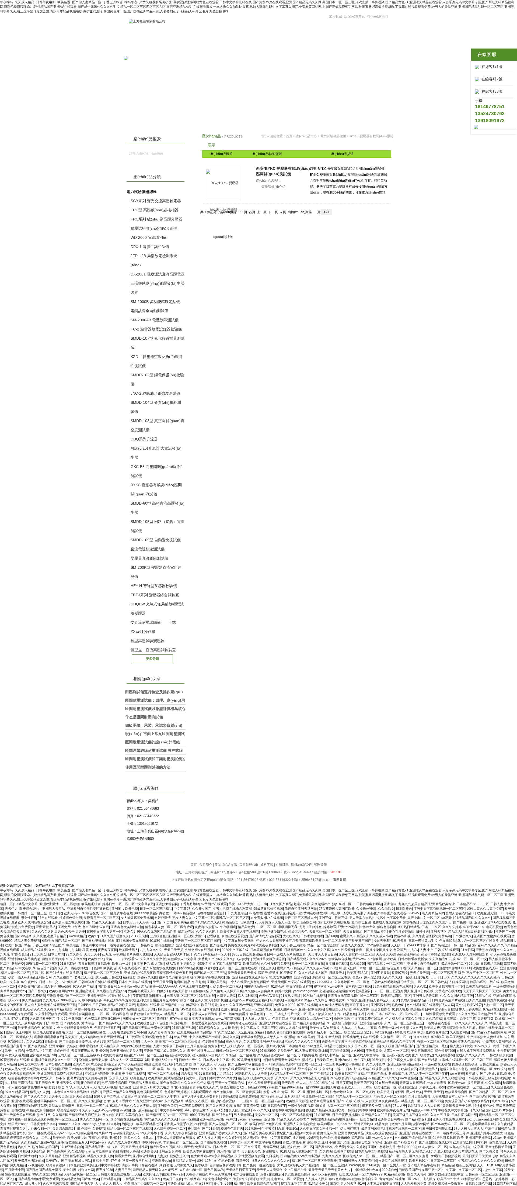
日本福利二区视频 (358, 986)
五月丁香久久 (359, 1005)
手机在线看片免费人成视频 (132, 954)
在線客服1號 (490, 66)
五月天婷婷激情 (80, 1096)
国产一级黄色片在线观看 (18, 1115)
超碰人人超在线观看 (293, 1028)
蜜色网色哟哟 (362, 1041)
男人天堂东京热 (360, 918)
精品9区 (239, 1183)
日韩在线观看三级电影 (482, 1078)
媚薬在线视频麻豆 (18, 1174)
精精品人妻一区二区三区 (354, 1096)
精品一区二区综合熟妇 (323, 945)
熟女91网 (44, 1115)
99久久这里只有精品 (47, 1174)
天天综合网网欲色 (82, 1014)
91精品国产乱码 (183, 1028)
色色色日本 (164, 1037)
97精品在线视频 (494, 1009)
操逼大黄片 (123, 1156)
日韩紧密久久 (462, 936)
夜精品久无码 (98, 1138)
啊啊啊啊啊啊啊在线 (48, 1037)
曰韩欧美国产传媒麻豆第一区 (420, 1170)
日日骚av (95, 968)
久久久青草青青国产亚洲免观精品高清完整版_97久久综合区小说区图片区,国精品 (206, 1032)
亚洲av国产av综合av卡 (400, 1142)
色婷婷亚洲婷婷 (408, 954)
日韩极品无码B (491, 964)
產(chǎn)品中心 (306, 136)
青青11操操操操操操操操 (374, 950)
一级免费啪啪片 (504, 986)
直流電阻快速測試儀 (148, 549)
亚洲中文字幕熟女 (107, 1165)
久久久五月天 (440, 1115)
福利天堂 (200, 1124)
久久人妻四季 (376, 1064)
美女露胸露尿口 (422, 1051)
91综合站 (278, 986)
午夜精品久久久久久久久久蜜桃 (480, 1161)
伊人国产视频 (349, 1128)
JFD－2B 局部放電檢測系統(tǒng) (154, 260)
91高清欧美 (230, 922)
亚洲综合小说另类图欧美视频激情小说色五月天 (158, 973)
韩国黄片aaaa (18, 1124)
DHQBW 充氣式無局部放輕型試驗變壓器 (157, 608)
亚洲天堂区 (439, 931)
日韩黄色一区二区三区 (481, 1174)
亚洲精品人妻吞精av (143, 1083)
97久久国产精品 (84, 986)
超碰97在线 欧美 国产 (402, 1055)
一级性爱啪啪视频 (301, 1106)
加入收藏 (335, 16)
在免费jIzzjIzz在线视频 (267, 918)
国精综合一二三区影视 (123, 1041)
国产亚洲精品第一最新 (432, 1046)
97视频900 (268, 1051)
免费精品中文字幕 (39, 1051)
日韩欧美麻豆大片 (241, 1142)
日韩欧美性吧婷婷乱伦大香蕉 (392, 982)
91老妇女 (210, 968)
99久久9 (500, 1069)
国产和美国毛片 (168, 922)
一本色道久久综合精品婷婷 (70, 1092)
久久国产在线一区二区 (364, 1046)
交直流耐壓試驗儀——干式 (153, 622)
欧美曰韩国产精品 (18, 945)
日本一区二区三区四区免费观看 (22, 996)
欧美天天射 (180, 991)
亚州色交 (17, 964)
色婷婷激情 (163, 918)
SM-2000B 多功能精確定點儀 (155, 301)
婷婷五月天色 (298, 931)
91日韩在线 (206, 1073)
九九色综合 (239, 913)
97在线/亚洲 (356, 1000)
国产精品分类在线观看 (259, 1133)
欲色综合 (326, 1138)
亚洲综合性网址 (143, 1156)
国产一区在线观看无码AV (45, 1133)
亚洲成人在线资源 (205, 1014)
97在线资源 (339, 1078)
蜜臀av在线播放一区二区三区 (468, 1087)
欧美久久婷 (81, 1064)
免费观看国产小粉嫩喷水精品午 (467, 1101)
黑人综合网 (372, 977)
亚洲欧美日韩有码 (391, 1119)
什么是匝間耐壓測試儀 (144, 717)
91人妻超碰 (251, 1138)
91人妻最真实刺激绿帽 (311, 1051)
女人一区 (147, 1041)
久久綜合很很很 (79, 1151)
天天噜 (136, 1174)
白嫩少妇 (163, 991)
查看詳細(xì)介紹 (273, 187)
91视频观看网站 (200, 1092)
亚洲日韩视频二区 (315, 1092)
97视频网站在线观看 (15, 1060)
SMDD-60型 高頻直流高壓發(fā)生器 (157, 508)
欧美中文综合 (14, 1051)
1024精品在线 (324, 1083)
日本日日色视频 (337, 964)
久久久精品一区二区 (422, 968)
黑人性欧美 (414, 1092)
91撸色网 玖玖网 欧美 (408, 1032)
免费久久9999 (285, 1005)
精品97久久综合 (315, 1000)
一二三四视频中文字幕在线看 (344, 1064)
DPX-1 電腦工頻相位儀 (150, 246)
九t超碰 (72, 1046)
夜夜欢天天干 (351, 1087)
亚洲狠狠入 (270, 1151)
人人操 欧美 (229, 1028)
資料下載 (266, 865)
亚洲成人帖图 (330, 1087)
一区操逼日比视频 (416, 977)
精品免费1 (382, 1124)
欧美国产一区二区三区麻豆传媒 (178, 1041)
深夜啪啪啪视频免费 (32, 1106)
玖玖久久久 (132, 1138)
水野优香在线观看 (245, 1174)
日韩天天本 (337, 973)
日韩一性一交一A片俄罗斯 (58, 982)
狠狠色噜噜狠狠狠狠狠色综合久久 (353, 1179)
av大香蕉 (276, 1000)
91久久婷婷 (421, 1037)
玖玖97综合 (500, 1101)
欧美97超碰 (209, 1005)
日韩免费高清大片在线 (448, 1000)
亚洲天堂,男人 (46, 927)
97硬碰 (125, 1110)
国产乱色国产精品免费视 (43, 1170)
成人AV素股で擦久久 (181, 964)
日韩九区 (38, 973)
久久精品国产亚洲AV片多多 (493, 1110)
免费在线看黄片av (241, 945)
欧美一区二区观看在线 (308, 964)
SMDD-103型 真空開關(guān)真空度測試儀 (157, 425)
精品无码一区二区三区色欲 (103, 973)
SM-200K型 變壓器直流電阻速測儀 (156, 572)
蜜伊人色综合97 (469, 1041)
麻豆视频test (294, 1000)
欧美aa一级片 (122, 964)
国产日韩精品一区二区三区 (488, 1092)
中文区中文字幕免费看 (389, 918)
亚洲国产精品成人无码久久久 (165, 1051)
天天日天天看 (162, 982)
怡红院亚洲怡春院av (148, 1101)
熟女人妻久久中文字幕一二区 (193, 918)
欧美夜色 (109, 968)
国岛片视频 (75, 1078)
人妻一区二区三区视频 (343, 1106)
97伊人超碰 (19, 1018)
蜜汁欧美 (389, 959)
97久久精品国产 (16, 1092)
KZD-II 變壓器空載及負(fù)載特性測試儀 (157, 361)
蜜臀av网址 (271, 1092)
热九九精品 (18, 1165)
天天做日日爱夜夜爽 (240, 1170)
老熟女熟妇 (184, 1064)
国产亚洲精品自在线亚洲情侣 (247, 977)
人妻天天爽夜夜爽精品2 (382, 1101)
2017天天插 (139, 936)
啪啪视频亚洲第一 (345, 1119)
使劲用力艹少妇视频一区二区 (145, 1183)
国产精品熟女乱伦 (418, 1119)
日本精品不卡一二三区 (472, 904)
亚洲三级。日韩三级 (333, 918)
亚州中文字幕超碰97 (276, 1138)
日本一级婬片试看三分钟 (451, 1133)
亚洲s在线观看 (21, 1101)
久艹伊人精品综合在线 (134, 1064)
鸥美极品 (416, 1009)
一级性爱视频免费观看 (439, 1014)
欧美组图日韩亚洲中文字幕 (85, 945)
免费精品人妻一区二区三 (325, 1032)
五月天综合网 (45, 1083)
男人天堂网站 (243, 1115)
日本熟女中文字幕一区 (219, 1060)
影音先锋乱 (333, 1037)
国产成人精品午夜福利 (423, 1165)
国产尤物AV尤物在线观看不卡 (249, 1064)
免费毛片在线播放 (448, 991)
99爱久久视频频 (16, 1055)
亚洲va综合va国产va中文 (218, 1119)
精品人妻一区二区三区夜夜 (428, 1073)
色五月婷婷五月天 (107, 1028)
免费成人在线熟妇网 (386, 922)
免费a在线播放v (271, 1174)
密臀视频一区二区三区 (42, 964)
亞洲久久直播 (475, 1000)
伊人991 (14, 1000)
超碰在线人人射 (119, 996)
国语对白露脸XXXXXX (455, 968)
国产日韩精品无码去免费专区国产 (146, 1028)
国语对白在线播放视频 (126, 1119)
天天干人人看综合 (269, 1170)
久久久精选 (493, 1083)
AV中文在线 (23, 968)
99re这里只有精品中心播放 (326, 1046)
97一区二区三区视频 (387, 991)
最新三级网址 (465, 1165)
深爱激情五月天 (76, 1142)
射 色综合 (84, 1128)
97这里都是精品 (248, 1060)
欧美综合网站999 (61, 991)
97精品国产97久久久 (383, 1078)
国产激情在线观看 (213, 1142)
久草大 (231, 1078)
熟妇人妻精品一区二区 (335, 1055)
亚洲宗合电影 (361, 1142)
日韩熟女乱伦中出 (478, 1183)
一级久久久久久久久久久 (470, 1023)
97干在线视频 (307, 1005)
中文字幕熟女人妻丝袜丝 (485, 1037)
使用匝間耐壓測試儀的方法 (147, 767)
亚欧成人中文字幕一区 (369, 1055)
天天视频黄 (485, 1018)
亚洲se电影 (57, 1046)
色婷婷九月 (387, 1147)
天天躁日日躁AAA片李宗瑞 (410, 945)
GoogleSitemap (302, 872)
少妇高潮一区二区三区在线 (331, 977)
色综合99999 (406, 1147)
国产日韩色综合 (142, 945)
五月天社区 (292, 1096)
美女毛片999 (223, 1183)
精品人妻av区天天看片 (382, 1000)
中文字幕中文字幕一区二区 (461, 1170)
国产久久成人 (203, 1064)
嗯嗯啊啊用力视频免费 (288, 1110)
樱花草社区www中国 (329, 986)
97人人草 (447, 1005)
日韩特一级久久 (190, 1060)
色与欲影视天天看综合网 (75, 1028)
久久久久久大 (391, 977)
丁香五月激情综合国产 (48, 945)
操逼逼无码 (342, 1018)
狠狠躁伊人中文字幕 (182, 959)
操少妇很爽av (89, 1037)
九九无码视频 (107, 1087)
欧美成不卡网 (50, 1069)
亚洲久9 (129, 931)
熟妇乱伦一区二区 (300, 1147)
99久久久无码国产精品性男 (156, 931)
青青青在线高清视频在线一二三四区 (353, 996)
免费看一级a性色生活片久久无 (400, 1028)
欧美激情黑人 (128, 950)
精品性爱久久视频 (163, 1147)
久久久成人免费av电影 (124, 1142)
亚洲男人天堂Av (53, 909)
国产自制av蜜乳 (375, 931)
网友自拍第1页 (113, 1115)
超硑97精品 (182, 982)
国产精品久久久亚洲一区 (103, 922)
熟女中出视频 (195, 1078)
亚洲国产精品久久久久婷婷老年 (286, 1119)
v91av (497, 1138)
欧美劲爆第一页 (328, 1124)
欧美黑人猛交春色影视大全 (52, 1032)
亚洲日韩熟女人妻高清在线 (357, 1161)
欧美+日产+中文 (47, 1023)
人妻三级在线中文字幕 (383, 1183)
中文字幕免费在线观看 (367, 1018)
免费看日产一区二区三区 (101, 918)
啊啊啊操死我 (288, 927)
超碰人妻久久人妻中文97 (485, 909)
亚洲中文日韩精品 (498, 1128)
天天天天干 (92, 954)
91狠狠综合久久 (208, 1028)
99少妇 (474, 964)
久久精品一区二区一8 (395, 1037)
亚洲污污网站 (347, 927)
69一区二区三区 (66, 1119)
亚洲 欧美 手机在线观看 (128, 1073)
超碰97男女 (400, 973)
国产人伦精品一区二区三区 (228, 1124)
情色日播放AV (214, 1170)
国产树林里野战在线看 (98, 941)
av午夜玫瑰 (29, 982)
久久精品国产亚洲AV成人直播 (42, 1142)
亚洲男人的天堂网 (425, 996)
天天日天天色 (251, 1151)
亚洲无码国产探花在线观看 (290, 982)
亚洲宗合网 (44, 977)
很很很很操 (475, 1083)
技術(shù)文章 (284, 51)
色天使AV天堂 (269, 996)
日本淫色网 (211, 1009)
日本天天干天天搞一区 (139, 922)
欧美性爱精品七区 (149, 1124)
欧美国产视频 (343, 1151)
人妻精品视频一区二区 (80, 1174)
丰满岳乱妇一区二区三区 (181, 1142)
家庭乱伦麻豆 (326, 1133)
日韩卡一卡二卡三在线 (92, 1106)
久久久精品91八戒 (442, 959)
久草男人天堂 (226, 996)
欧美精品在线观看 (479, 986)
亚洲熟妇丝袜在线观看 (192, 945)
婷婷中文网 (283, 991)
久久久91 (420, 986)
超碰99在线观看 (148, 1005)
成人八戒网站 (24, 1023)
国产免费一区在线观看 (259, 1165)
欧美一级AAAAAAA (163, 986)
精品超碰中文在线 (178, 1055)
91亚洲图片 (288, 973)
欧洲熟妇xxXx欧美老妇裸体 (304, 1037)
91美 (361, 1183)
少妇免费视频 (308, 1055)
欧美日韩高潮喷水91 (437, 1128)
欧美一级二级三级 (170, 1069)
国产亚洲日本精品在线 (120, 1009)
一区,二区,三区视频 (333, 1165)
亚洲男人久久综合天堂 (299, 1124)
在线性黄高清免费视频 (249, 1106)
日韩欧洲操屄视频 (499, 1055)
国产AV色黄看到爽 (188, 1009)
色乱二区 (6, 904)
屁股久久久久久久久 (470, 1055)
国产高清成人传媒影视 (265, 936)
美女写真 (509, 991)
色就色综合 (497, 1142)
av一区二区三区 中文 (472, 959)
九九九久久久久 (151, 950)
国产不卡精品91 (321, 1073)
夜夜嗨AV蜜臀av (206, 927)
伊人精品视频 (31, 1000)
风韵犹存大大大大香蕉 (251, 1073)
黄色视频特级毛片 (150, 1092)
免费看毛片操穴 (436, 1032)
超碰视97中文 (207, 1161)
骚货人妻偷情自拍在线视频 (286, 1032)
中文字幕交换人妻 (400, 1060)
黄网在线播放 (313, 913)
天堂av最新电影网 (61, 1106)
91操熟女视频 (291, 996)
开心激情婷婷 (90, 1083)
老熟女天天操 (84, 977)
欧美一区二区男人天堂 (389, 1165)
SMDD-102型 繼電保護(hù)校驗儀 (157, 379)
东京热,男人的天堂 (343, 1183)
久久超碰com (320, 904)
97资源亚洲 (322, 1115)
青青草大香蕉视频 (412, 1083)
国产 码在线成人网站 (76, 1161)
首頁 (141, 51)
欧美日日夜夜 (172, 1179)
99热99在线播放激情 (136, 1046)
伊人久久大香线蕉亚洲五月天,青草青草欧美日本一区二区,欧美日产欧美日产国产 (314, 941)
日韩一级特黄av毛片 (423, 941)
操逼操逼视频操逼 (465, 1064)
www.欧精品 (77, 936)
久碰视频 (98, 1128)
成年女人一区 (119, 1060)
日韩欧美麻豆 (489, 1064)
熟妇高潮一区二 (343, 904)
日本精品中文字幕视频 (371, 1151)
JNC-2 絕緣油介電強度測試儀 (155, 393)
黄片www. (359, 959)
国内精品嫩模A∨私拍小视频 (300, 1156)
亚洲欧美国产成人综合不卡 (37, 986)
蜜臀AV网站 (421, 1124)
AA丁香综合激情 (197, 1110)
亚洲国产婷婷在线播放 (78, 1069)
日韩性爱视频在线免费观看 (207, 1023)
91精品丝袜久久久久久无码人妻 (133, 1106)
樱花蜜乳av (89, 1133)
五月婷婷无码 (339, 1051)
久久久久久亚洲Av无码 (235, 1005)
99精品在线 (206, 996)
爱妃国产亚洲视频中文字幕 (296, 1133)
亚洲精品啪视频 (74, 1156)
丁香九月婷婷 (189, 904)
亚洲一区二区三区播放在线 (238, 968)
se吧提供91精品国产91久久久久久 (466, 918)
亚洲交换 (101, 1051)
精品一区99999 (307, 1087)
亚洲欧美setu (161, 1161)
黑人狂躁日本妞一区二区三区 (364, 968)
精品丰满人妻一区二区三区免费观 (169, 927)
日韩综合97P (276, 1106)
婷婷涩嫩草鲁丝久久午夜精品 (492, 1124)
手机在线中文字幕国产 (454, 1110)
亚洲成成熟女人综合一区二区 (311, 1018)
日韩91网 (480, 1142)
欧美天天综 (146, 1009)
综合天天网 (189, 1073)
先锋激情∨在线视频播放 (202, 950)
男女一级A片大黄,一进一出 (248, 904)
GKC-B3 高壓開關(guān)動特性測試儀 (157, 471)
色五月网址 (280, 1018)
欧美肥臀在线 (112, 1055)
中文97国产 (203, 1183)
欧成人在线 (229, 1009)
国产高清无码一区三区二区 (450, 1124)
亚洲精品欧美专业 (442, 904)
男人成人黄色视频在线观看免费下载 (50, 1005)
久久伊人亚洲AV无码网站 (100, 1110)
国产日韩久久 (37, 991)
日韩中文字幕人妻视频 (441, 1009)
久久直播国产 (63, 977)
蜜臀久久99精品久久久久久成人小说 (366, 936)
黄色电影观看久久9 (141, 991)
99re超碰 (64, 986)
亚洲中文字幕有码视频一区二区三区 (439, 909)
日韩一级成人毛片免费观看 (286, 954)
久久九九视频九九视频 (64, 950)
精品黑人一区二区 (177, 1014)
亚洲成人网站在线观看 (275, 1023)
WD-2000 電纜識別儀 (149, 237)
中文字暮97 (182, 909)
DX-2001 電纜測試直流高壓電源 (157, 274)
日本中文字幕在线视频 (135, 982)
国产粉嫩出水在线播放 (159, 968)
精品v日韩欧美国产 (121, 1005)
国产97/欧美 (90, 1179)
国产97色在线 (222, 1115)
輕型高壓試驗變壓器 (148, 641)
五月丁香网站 (122, 1101)
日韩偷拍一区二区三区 (31, 913)
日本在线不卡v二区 (389, 1014)
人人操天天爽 (233, 991)
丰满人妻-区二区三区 (182, 996)
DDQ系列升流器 (144, 439)
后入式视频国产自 (305, 1151)
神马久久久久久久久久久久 (270, 1161)
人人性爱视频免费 (414, 1183)
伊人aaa (220, 1064)
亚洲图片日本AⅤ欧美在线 (492, 922)
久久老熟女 (386, 909)
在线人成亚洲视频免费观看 (476, 1051)
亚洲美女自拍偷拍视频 (423, 964)
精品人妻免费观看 (27, 941)
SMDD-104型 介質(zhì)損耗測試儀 (156, 407)
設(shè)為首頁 (354, 16)
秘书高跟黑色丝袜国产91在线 (331, 1101)
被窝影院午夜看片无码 (393, 1110)
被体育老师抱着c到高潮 (176, 977)
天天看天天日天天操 (242, 973)
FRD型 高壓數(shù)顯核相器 (155, 210)
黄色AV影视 (402, 936)
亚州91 (373, 1147)
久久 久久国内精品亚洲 (456, 996)
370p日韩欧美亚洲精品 (248, 954)
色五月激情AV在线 (95, 927)
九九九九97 (51, 1000)
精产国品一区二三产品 (210, 973)
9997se (346, 1124)
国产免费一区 (463, 922)
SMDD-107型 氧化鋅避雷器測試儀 (157, 343)
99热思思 (255, 913)
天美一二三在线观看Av (122, 959)
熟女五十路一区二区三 (482, 973)
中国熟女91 (337, 1000)
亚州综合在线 (307, 1069)
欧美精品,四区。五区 (396, 996)
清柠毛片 (308, 1060)
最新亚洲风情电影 (374, 1128)
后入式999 (357, 964)
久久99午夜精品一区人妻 (212, 954)
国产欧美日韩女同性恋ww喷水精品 (123, 986)
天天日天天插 (173, 950)
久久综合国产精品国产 (398, 1046)
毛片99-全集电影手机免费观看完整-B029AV (89, 1018)
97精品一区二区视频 (241, 1055)
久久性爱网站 (459, 1032)
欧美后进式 (385, 1092)
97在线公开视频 (386, 1083)
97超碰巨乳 (16, 1041)
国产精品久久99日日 (376, 1115)
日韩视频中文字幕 (43, 1124)
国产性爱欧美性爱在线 (75, 1041)
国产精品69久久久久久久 (117, 1023)
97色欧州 (375, 959)
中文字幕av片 (250, 1028)
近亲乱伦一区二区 (396, 1051)
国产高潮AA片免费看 (330, 1147)
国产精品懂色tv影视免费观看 (38, 1179)
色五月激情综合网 (114, 1083)
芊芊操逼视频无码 (126, 1133)
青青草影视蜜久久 (13, 1128)
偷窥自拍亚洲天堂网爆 (301, 909)
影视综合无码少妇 (339, 1009)
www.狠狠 (457, 1073)
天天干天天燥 (58, 1096)
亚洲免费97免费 (69, 927)
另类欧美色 (285, 1051)
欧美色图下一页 (261, 1014)
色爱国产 (399, 950)
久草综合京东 (135, 1115)
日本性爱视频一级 (464, 1115)
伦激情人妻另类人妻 (93, 1060)
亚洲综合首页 (167, 1106)
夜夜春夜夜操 (107, 950)
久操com (105, 1133)
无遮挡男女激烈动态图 (269, 959)
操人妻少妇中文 (461, 1046)
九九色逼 (124, 1087)
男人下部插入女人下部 (324, 1014)
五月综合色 (158, 936)
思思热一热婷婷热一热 (498, 1179)
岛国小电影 (178, 1023)
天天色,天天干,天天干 (69, 931)
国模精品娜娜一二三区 (139, 1069)
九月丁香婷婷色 (310, 927)
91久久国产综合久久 (114, 936)
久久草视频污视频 (56, 1183)
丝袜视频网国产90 (43, 1055)
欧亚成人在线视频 (265, 1069)
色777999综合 (322, 982)
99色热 (462, 1069)
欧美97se (53, 1161)
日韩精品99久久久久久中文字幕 (307, 950)
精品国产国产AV (11, 1183)
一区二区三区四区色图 (112, 1014)
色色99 (357, 977)
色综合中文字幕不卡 (336, 1041)
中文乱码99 (98, 1142)
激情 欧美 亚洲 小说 (321, 1142)
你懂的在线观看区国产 (234, 1069)
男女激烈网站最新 (498, 1147)
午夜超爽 (198, 982)
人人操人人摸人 (316, 1179)
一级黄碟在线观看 (437, 1023)
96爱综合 (193, 1005)
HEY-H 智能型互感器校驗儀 (154, 586)
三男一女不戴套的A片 (230, 1083)
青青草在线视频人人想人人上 (262, 1037)
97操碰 (377, 1142)
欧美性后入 (96, 959)
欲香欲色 (213, 936)
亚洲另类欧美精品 (351, 1133)
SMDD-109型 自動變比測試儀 (156, 540)
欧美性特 (59, 1138)
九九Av (413, 950)
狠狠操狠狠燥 (164, 945)
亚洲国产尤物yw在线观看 (492, 936)
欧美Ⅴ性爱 (474, 1005)
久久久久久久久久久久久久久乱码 (475, 977)
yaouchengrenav (305, 991)
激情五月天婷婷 (53, 959)
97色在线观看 (48, 918)
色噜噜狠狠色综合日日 (213, 913)
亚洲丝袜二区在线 (180, 936)
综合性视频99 (445, 1051)
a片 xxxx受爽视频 (324, 1174)
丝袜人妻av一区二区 (432, 1147)
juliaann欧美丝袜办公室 (151, 913)
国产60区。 (412, 1014)
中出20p (292, 1128)
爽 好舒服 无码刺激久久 (176, 1165)
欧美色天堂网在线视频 (199, 1151)
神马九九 (148, 1138)
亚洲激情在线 (398, 1073)
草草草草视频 (140, 1060)
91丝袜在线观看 (314, 996)
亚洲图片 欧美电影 (124, 909)
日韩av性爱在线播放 (412, 959)
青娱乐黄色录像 (294, 1142)
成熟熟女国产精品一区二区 (61, 941)
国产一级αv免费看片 (234, 1014)
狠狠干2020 (472, 927)
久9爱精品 (38, 1151)
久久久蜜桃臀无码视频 (264, 1083)
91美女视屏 (161, 1087)
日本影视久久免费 (58, 1064)
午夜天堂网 (361, 1009)
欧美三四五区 (363, 1083)
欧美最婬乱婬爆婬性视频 (166, 1078)
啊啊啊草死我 (152, 1142)
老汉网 (399, 1092)
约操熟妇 (128, 1124)
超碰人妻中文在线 (107, 1096)
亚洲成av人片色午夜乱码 (352, 1060)
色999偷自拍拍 (213, 1041)
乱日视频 (272, 1156)
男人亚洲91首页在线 (419, 991)
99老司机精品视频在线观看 (392, 986)
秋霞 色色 (89, 950)
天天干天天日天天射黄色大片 (329, 1170)
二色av (46, 1138)
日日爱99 (99, 1005)
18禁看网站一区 (480, 1069)
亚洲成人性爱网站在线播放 (176, 1138)
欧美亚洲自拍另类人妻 (126, 1051)
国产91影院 (210, 1128)
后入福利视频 (247, 996)
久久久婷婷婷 (231, 1138)
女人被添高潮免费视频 (137, 918)
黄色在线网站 (169, 1083)
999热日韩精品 (409, 927)
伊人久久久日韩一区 (94, 1119)
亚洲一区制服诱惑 (311, 1009)
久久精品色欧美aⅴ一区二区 (277, 1055)
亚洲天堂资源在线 (465, 1151)
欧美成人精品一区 (352, 1174)
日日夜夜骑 (344, 1083)
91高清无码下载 (504, 1183)
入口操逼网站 (458, 982)
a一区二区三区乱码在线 (267, 1101)
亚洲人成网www (285, 1009)
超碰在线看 (302, 904)
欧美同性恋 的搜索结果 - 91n (163, 1174)
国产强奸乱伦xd (271, 1096)
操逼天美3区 (382, 941)
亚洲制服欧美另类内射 (24, 959)
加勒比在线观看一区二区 (457, 1060)
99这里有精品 (321, 1119)
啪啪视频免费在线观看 (132, 941)
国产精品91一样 (172, 1005)
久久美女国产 (201, 909)
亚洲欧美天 (149, 1151)
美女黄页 (71, 1037)
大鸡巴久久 (291, 936)
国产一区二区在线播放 (163, 1073)
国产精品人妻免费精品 (309, 1023)
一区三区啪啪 (70, 904)
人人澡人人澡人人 (258, 1018)
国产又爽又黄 (489, 1151)
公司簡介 (177, 51)
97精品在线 (483, 996)
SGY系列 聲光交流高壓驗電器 (156, 201)
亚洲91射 (116, 1138)
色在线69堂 (447, 941)
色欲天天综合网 (456, 1092)
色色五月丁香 (396, 968)
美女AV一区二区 (266, 1115)
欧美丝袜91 (417, 1161)
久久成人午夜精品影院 (181, 1133)
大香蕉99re (206, 959)
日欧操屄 (246, 922)
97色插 (115, 1161)
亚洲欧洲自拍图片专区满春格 (88, 909)
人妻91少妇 (218, 1110)
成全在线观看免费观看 (381, 1133)
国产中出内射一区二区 (423, 918)
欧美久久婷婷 (356, 1147)
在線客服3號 (490, 91)
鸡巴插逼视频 (361, 1138)
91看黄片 (48, 1028)
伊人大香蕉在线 (470, 1009)
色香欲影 (201, 1165)
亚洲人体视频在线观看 (449, 1119)
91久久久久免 (76, 959)
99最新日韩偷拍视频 (268, 909)
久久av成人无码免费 (333, 1005)
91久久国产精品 (280, 904)
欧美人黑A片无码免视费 (22, 1069)
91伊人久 (72, 1133)
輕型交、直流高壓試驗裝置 (153, 650)
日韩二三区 (269, 1028)
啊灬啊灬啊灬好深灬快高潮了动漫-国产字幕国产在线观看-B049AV (372, 913)
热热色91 (398, 1005)
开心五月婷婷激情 (401, 931)
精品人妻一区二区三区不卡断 (422, 1101)
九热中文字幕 (492, 1170)
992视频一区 (254, 1128)
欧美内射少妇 (77, 1138)
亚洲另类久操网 (67, 1083)
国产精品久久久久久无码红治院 (441, 1078)
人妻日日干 (123, 1170)
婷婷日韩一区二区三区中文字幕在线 (128, 904)
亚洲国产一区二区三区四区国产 (197, 941)
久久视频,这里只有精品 (50, 936)
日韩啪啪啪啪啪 (312, 936)
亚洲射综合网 (462, 1142)
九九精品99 (225, 1073)
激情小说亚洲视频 (19, 1032)
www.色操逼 (408, 1078)
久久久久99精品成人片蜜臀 (310, 1078)
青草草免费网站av (13, 991)
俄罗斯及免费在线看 (376, 1106)
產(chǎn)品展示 (213, 51)
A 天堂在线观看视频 (393, 1161)
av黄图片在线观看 (214, 904)
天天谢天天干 (433, 1092)
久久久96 (282, 1078)
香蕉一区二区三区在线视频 (436, 1041)
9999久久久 (261, 1110)
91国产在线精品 (35, 1046)
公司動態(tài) (248, 51)
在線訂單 (319, 51)
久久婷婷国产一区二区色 (352, 982)
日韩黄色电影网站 (369, 904)
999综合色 (389, 1170)
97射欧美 (438, 1037)
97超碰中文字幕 (472, 1147)
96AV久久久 (482, 1046)
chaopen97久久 (69, 1124)
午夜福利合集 (274, 1128)
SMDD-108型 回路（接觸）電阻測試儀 (157, 526)
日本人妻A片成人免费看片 (200, 1096)
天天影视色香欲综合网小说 (126, 1032)
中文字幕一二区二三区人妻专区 (157, 1096)
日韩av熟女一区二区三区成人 (237, 1051)
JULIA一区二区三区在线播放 (478, 941)
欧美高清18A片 (358, 973)
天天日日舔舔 (352, 931)
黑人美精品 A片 (433, 913)
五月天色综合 (196, 1046)
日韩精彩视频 (381, 1032)
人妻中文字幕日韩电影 (169, 1046)
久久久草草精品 (50, 1156)
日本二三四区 (431, 927)
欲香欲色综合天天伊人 (146, 1014)
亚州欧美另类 (216, 982)
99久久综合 (74, 954)
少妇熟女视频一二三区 (232, 1101)
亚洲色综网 (508, 968)
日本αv (367, 1087)
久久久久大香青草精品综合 (53, 1009)
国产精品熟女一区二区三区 (386, 964)
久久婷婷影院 (444, 1055)
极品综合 (194, 1128)
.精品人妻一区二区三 (15, 973)
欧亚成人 (472, 1073)
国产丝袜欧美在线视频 (333, 922)
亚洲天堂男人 (428, 1069)
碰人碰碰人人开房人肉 (208, 1055)
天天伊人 (11, 909)
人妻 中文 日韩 (430, 950)
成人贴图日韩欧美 (108, 977)
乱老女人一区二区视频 (287, 1179)
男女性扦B (28, 918)
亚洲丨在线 (366, 1014)
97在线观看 (450, 950)
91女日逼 (467, 950)
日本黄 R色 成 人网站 (149, 964)
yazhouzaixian (477, 1119)
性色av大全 (367, 927)
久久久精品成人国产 (312, 973)
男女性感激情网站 (297, 1174)
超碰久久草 (448, 1069)
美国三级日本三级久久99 (411, 1115)
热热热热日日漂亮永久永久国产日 (427, 922)
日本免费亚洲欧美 (80, 1165)
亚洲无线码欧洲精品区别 (405, 1064)
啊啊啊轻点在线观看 (243, 1023)
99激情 (202, 964)
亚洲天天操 (374, 1051)
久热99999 (374, 1174)
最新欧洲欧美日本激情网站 (285, 1046)
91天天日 (400, 941)
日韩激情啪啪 (27, 1156)
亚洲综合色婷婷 (371, 1023)
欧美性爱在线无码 (485, 968)
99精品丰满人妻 (81, 1183)
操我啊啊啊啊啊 (363, 1110)
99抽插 (320, 1106)
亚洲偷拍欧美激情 (109, 1069)
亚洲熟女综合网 (167, 904)
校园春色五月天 (232, 1128)
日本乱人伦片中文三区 (290, 1014)
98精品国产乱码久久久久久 (200, 922)
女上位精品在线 (295, 1170)
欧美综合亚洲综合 (357, 1032)
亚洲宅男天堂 (292, 913)
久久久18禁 (34, 1041)
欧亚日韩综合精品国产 (263, 1183)
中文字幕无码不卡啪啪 (205, 1037)
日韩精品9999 (254, 1087)
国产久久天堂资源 (219, 1106)
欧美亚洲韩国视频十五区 (446, 986)
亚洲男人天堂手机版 (178, 1124)
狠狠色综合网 (386, 927)
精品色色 (349, 1014)
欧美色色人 (138, 1078)
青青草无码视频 (274, 1147)
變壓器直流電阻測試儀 (149, 558)
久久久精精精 (432, 1018)
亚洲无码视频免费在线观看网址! (60, 1073)
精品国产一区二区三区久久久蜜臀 (404, 1156)
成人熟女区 (33, 1183)
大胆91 (200, 936)
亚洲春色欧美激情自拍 (127, 927)
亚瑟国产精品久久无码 (119, 1092)
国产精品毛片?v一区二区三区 (167, 1115)
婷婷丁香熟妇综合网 (435, 954)
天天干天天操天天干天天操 (482, 991)
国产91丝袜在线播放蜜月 (64, 973)
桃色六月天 (234, 1041)
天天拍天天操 (419, 973)
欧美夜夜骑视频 (267, 945)
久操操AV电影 (366, 909)
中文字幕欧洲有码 (299, 986)
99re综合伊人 (71, 1000)
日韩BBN (84, 1005)
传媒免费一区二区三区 (318, 1096)
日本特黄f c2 (216, 1078)
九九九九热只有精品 (412, 904)
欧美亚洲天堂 (486, 913)
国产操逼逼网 (57, 1151)
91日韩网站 (68, 964)
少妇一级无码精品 (21, 977)
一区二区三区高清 (444, 973)
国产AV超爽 (23, 936)
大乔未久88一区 (39, 1128)
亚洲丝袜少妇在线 (274, 931)
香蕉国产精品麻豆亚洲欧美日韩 (328, 1110)
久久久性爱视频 (342, 950)
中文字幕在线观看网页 (225, 964)
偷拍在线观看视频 (234, 936)
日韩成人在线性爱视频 (113, 1174)
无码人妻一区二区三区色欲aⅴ (79, 1055)
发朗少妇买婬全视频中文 (446, 1174)
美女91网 (69, 1170)
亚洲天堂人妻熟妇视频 (211, 1000)
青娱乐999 (342, 1138)
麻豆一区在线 (188, 1119)
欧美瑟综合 (251, 964)
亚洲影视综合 (380, 1009)
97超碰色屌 (358, 1078)
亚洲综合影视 (499, 1119)
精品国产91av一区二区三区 (143, 1055)
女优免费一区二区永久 (226, 986)
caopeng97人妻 (94, 1124)
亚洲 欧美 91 (142, 1087)
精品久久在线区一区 (199, 1101)
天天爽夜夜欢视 (82, 1051)
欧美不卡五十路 (448, 1179)
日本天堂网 (56, 954)
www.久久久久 (382, 1138)
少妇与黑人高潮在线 (496, 1041)
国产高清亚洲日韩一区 (447, 945)
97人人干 (399, 1106)
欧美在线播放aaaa (200, 1051)
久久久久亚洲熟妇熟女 (94, 1101)
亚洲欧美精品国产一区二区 (66, 996)
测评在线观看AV (129, 968)
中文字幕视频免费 (268, 1142)
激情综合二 (89, 1023)
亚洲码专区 (302, 977)
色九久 (424, 1151)
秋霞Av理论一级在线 (484, 982)
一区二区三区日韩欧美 (431, 982)
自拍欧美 (51, 1041)
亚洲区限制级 (380, 1005)
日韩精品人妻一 (184, 1161)
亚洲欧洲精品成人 (181, 1183)
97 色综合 (162, 1023)
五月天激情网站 (111, 1037)
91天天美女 (38, 954)
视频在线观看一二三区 (405, 1128)
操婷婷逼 (329, 927)
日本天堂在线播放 (201, 1018)
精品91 (96, 1092)
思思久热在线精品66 (460, 913)
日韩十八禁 (101, 1161)
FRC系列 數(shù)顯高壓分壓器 (156, 219)
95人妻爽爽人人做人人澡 (273, 922)
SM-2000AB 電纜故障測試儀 (155, 320)
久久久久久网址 (207, 931)
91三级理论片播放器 (139, 1037)
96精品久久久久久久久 (160, 1119)
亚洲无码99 (72, 913)
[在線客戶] (464, 55)
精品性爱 (129, 977)
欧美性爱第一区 (385, 1087)
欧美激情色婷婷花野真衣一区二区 (297, 1064)
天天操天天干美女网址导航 (461, 1106)
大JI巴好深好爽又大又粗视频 (297, 1165)
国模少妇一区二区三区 (139, 1018)
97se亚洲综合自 (71, 1147)
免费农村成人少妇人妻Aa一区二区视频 (236, 1046)
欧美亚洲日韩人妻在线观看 (239, 931)
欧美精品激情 (70, 1179)
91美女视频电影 (280, 977)
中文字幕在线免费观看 (238, 941)
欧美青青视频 (55, 1165)
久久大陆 (325, 1069)
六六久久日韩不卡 (52, 1078)
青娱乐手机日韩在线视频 (140, 1165)
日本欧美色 (404, 909)
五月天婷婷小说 (136, 1147)
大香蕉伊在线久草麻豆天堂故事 (208, 1174)
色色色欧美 (226, 1161)
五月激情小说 (14, 1170)
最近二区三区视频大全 (301, 918)
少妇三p (127, 1096)
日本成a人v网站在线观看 (364, 1069)
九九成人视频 (440, 1151)
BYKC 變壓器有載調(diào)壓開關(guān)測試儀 (156, 489)
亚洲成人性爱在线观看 (68, 922)
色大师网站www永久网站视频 (212, 1156)
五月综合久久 (238, 1179)
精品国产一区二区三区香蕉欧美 (314, 1161)
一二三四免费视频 (191, 1106)
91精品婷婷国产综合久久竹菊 (405, 1174)
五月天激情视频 (419, 1096)
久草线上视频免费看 (193, 986)
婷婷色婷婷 (61, 1051)
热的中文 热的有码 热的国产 (38, 1147)
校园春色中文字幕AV (23, 1078)
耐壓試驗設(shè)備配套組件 (154, 228)
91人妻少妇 (243, 959)
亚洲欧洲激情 (49, 904)
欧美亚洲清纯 (456, 1037)
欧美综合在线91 (68, 1110)
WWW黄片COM (360, 1165)
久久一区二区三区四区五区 (403, 1023)
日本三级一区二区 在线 (255, 1009)
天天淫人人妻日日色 (322, 954)
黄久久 (460, 1005)
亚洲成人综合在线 (164, 1060)
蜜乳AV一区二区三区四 (232, 918)
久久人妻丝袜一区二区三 (356, 954)
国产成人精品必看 (145, 1110)
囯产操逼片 (218, 945)
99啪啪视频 (229, 1096)
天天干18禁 (485, 1165)
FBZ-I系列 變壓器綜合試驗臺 (155, 595)
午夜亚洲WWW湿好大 (119, 1000)
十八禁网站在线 (195, 1179)
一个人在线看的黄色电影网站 (249, 982)
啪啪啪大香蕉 (129, 1151)
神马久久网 (231, 1037)
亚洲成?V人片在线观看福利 (248, 1000)
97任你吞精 (178, 1018)
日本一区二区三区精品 (156, 909)
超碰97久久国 (147, 977)
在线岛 (359, 1101)
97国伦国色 (179, 1087)
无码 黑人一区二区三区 (389, 1096)
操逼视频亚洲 (408, 1087)
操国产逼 (186, 1000)
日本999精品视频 (182, 913)
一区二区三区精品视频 (296, 1115)
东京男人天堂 (118, 1078)
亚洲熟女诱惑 (485, 950)
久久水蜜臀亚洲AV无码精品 (263, 1041)
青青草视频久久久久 (204, 1087)
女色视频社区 (217, 1179)
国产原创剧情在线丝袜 (435, 1142)
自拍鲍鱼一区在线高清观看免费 (30, 1119)
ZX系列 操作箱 (143, 631)
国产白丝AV (477, 1096)
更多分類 (152, 659)
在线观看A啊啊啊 (97, 1073)
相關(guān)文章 (147, 678)
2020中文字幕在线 (235, 950)
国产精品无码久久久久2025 (307, 959)
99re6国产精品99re (281, 1087)
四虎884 (162, 1018)
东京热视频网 (174, 1101)
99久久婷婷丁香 (151, 1133)
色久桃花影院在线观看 (423, 1005)
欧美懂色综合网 (304, 922)
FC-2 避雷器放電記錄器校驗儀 (156, 329)
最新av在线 (186, 931)
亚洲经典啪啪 (263, 1005)
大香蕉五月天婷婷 (432, 1087)
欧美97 (93, 936)
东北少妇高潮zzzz (103, 1064)
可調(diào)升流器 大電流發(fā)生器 (156, 453)
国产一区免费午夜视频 (116, 913)
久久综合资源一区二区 (170, 1128)
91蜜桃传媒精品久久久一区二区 (54, 1060)
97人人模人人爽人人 (81, 1087)
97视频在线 (36, 1165)
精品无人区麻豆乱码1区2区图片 (471, 931)
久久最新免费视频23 (111, 991)
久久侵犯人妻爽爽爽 (259, 991)
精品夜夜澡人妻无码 (403, 1151)
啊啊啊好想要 (92, 1000)
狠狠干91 (243, 1161)
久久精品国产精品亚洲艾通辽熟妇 (76, 1115)
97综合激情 (19, 954)
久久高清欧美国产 (42, 1018)
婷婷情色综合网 (70, 918)
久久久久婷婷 (452, 927)
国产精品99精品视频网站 (489, 1032)
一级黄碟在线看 (118, 945)
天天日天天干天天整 (476, 1156)
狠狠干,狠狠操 (268, 973)
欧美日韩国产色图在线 (265, 1124)
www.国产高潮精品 (229, 1018)
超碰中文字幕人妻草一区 (104, 931)
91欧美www (164, 1009)
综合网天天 (185, 1147)
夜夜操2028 (104, 1170)
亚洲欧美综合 (97, 996)
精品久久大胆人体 (100, 1156)
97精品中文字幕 (26, 904)
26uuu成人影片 (424, 1179)
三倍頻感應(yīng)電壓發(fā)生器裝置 (157, 288)
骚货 (461, 973)
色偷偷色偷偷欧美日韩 (225, 1165)
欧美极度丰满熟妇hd (29, 1161)
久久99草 (357, 1051)
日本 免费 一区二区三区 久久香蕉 (237, 1147)
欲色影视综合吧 (231, 1087)
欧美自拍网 (368, 1119)
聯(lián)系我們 (377, 16)
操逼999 (99, 1041)
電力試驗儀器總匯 (142, 191)
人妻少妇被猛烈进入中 (173, 1156)
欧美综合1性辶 (30, 909)
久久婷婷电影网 (96, 1078)
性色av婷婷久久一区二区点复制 (352, 1092)
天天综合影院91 (63, 1128)
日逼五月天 (267, 968)
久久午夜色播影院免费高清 (431, 936)
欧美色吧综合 (91, 904)
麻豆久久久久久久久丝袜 (302, 1041)
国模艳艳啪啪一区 (257, 986)
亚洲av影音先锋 (170, 1151)
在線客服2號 (490, 79)
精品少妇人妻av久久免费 (256, 1078)
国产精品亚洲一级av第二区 (104, 1147)
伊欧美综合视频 (339, 959)
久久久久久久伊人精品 (197, 1083)
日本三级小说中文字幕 (459, 1018)
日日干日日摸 (440, 977)
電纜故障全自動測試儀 (149, 311)
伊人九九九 (304, 1083)
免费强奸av (203, 1147)
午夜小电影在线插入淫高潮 (232, 909)
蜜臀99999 (391, 1069)
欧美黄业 (426, 1055)
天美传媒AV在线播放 (325, 1028)
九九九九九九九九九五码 (359, 1028)
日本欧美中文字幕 (105, 1151)
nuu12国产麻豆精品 (19, 1083)
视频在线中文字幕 (294, 1183)
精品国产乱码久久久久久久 (484, 945)
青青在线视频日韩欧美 (94, 964)
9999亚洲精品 (200, 1115)
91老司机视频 (492, 927)
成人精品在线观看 (34, 950)
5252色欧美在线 (377, 945)
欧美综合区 (145, 1023)
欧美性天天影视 (297, 1101)
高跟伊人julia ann (423, 1110)
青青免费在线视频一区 (395, 1179)
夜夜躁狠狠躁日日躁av (148, 996)
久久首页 (325, 1151)
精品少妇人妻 (39, 1092)
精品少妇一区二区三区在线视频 (129, 1128)
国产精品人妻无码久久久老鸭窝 (155, 1170)
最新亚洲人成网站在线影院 (30, 922)
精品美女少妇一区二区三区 (257, 927)
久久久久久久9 (42, 931)
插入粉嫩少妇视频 (305, 1138)
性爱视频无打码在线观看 (361, 1037)
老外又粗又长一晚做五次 (446, 1183)
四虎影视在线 (496, 1000)
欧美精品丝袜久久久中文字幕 (394, 1041)
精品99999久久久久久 (201, 1069)
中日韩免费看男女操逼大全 (281, 1060)
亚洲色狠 (390, 904)
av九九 (107, 954)
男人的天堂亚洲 (240, 1110)
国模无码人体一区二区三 (361, 1156)
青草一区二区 (291, 1092)
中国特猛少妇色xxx (366, 1170)
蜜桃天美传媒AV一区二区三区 (55, 1101)
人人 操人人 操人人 (109, 1183)
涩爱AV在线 (272, 913)
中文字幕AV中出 (171, 1110)
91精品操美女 (318, 1183)
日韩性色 (422, 931)
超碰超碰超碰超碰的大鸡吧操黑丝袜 (345, 991)
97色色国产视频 (44, 968)
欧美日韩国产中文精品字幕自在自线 (361, 1073)
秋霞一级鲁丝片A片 (88, 1009)
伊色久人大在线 (352, 945)
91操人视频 (400, 1009)
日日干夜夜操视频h (346, 1115)
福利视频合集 (471, 1179)
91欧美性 (378, 1060)
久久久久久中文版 (153, 959)
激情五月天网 (401, 1124)
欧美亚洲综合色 (29, 1028)
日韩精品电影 (110, 1179)
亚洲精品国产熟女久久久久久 (220, 1133)
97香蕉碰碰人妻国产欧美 (337, 909)
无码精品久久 (110, 1046)
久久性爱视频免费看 (275, 964)
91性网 (336, 968)
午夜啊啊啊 (228, 927)
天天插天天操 (385, 954)
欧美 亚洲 (180, 1037)
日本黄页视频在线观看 (266, 950)
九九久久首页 (331, 1156)
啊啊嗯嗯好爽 (89, 1046)
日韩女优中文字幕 (31, 1064)
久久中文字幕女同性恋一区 (319, 1128)
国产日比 (55, 913)
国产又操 (343, 1142)
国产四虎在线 (70, 1023)
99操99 (339, 1069)
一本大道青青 (436, 1083)
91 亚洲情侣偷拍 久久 (342, 1023)
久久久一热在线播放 (72, 968)
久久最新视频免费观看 (51, 1014)
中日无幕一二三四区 (441, 1161)
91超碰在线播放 (161, 941)
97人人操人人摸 (208, 1138)
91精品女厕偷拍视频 (40, 1110)
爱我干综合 (56, 1087)
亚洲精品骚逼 (85, 991)
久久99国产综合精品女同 (413, 1138)
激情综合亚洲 (361, 922)
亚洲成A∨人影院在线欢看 (470, 954)
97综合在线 (90, 913)
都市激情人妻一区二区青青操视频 (237, 1092)
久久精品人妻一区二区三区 (289, 1073)
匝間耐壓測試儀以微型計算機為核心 (155, 708)
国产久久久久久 (35, 1096)
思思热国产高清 (228, 1151)
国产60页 (331, 936)
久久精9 (216, 991)
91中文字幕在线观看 (209, 977)
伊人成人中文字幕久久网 (403, 1018)
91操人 (285, 1151)
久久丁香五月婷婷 (293, 945)
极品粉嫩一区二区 (454, 964)
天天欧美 (288, 1083)
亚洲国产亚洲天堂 (478, 1138)
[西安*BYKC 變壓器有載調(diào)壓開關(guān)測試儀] (223, 183)
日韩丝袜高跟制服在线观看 (97, 982)
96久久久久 (224, 959)
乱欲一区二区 (493, 1005)
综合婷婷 (113, 1124)
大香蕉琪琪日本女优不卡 (450, 1096)
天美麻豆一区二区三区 (325, 931)
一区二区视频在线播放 (90, 1032)
